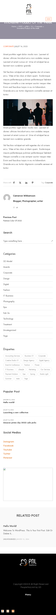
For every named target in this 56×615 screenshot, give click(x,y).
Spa (5, 307)
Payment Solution (11, 374)
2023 (20, 26)
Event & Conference (12, 365)
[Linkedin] (13, 611)
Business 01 (29, 356)
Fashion (6, 290)
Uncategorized (9, 330)
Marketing (32, 369)
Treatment (7, 324)
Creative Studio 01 (12, 360)
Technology (8, 318)
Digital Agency (44, 360)
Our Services (45, 369)
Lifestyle (21, 369)
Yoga (5, 335)
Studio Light (44, 374)
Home (14, 26)
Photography (8, 301)
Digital (6, 284)
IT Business (8, 295)
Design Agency (28, 360)
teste (18, 378)
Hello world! (8, 402)
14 (32, 26)
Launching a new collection (15, 412)
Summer (8, 378)
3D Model (7, 261)
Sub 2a (6, 313)
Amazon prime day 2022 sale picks (19, 422)
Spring (32, 374)
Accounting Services (12, 356)
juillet (27, 26)
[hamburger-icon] (48, 19)
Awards (6, 267)
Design (6, 278)
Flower (37, 365)
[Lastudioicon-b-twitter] (17, 207)
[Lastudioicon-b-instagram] (8, 611)
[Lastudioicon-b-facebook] (14, 207)
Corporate (38, 26)
